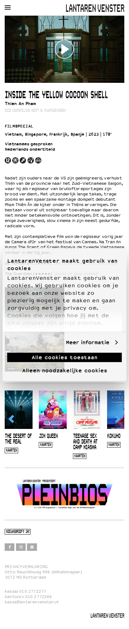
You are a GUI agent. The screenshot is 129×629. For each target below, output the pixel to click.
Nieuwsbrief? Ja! (17, 532)
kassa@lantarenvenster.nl (31, 602)
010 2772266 (38, 596)
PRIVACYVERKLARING (26, 566)
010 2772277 (32, 591)
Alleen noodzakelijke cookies (64, 370)
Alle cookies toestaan (64, 357)
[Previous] (11, 419)
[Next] (117, 419)
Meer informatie (87, 342)
